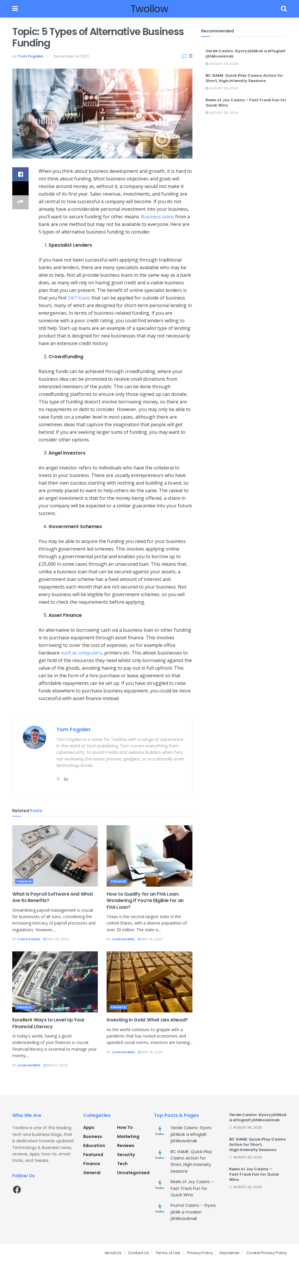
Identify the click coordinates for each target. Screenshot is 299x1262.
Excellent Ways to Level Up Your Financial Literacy (48, 1023)
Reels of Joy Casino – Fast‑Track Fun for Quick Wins (246, 102)
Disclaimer (230, 1253)
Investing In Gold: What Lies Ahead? (147, 1019)
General (91, 1173)
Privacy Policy (200, 1253)
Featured (93, 1154)
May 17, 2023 (57, 1065)
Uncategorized (133, 1173)
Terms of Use (168, 1253)
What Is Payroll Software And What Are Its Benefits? (52, 897)
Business (92, 1136)
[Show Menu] (15, 9)
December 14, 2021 (71, 56)
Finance (24, 881)
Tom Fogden (31, 56)
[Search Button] (284, 9)
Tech (122, 1164)
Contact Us (138, 1253)
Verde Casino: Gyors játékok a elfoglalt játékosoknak (246, 53)
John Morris (123, 939)
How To (125, 1127)
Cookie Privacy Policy (266, 1253)
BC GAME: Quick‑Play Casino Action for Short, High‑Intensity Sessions (244, 78)
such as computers (81, 653)
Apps (88, 1127)
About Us (113, 1253)
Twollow (149, 9)
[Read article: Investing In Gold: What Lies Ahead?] (149, 982)
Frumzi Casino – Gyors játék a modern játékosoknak (193, 1211)
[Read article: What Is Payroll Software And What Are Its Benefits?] (55, 856)
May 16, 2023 (151, 1052)
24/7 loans (78, 298)
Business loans (157, 216)
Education (94, 1145)
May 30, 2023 (57, 939)
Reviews (125, 1145)
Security (126, 1154)
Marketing (128, 1136)
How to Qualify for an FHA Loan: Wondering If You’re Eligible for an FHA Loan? (145, 901)
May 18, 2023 (151, 939)
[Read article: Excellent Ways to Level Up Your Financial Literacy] (55, 982)
